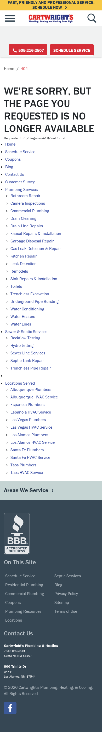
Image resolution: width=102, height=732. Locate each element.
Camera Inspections (27, 203)
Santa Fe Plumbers (27, 449)
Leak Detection (23, 263)
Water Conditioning (27, 308)
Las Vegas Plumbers (28, 419)
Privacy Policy (66, 593)
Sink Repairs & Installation (33, 278)
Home (9, 68)
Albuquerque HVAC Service (34, 396)
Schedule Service (71, 50)
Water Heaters (22, 316)
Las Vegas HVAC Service (31, 427)
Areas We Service (27, 490)
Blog (9, 166)
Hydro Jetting (21, 345)
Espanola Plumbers (27, 404)
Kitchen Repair (23, 256)
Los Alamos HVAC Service (32, 442)
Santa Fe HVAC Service (30, 457)
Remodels (19, 271)
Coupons (13, 159)
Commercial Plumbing (29, 210)
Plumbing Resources (23, 611)
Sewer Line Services (27, 352)
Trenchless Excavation (29, 293)
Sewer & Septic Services (26, 331)
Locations (13, 620)
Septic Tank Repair (27, 360)
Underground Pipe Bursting (34, 301)
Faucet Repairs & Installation (35, 233)
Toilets (16, 286)
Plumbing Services (21, 189)
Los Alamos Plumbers (29, 434)
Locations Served (20, 383)
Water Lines (20, 324)
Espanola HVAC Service (30, 412)
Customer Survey (20, 181)
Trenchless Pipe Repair (30, 368)
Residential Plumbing (24, 584)
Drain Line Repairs (26, 225)
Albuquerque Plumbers (30, 389)
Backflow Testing (25, 337)
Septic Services (67, 575)
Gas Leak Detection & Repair (35, 248)
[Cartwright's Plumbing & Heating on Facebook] (10, 708)
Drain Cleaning (23, 218)
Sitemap (61, 602)
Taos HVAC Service (26, 472)
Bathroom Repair (25, 195)
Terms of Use (65, 611)
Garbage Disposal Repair (32, 240)
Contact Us (14, 174)
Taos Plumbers (23, 464)
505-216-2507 (30, 50)
